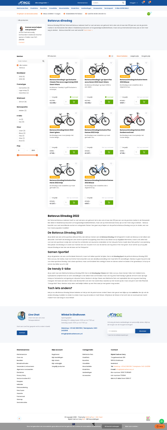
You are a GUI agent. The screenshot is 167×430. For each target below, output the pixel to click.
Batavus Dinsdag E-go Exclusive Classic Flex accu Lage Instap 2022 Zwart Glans (64, 82)
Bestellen (20, 360)
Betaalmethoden (22, 363)
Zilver (22, 138)
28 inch (23, 102)
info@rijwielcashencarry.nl (71, 334)
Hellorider (20, 384)
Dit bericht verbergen (112, 426)
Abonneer (142, 331)
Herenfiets (24, 93)
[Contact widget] (161, 421)
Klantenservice (83, 3)
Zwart (22, 131)
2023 (22, 77)
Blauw (22, 133)
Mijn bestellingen (57, 357)
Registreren (55, 354)
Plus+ (93, 417)
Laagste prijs (134, 56)
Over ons (20, 357)
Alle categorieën (41, 3)
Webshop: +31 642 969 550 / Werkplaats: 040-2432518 (79, 329)
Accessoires (97, 8)
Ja (21, 119)
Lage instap (24, 90)
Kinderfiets (75, 8)
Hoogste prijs (146, 56)
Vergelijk (54, 97)
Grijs (21, 136)
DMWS (87, 417)
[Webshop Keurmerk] (148, 418)
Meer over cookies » (131, 426)
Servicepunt (108, 8)
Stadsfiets (34, 8)
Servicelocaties (22, 402)
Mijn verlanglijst (57, 363)
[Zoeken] (123, 3)
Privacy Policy (21, 375)
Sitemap (20, 399)
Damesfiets (24, 88)
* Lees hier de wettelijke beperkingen (117, 335)
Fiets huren (20, 390)
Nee (21, 122)
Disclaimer (20, 372)
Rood (22, 141)
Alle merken (23, 65)
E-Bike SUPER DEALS (122, 8)
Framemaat (21, 396)
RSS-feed (99, 417)
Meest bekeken (122, 56)
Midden (22, 111)
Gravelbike (53, 8)
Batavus (22, 68)
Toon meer (87, 30)
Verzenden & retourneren (25, 366)
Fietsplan (20, 381)
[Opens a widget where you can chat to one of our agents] (159, 426)
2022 (22, 79)
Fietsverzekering (22, 387)
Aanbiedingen (86, 8)
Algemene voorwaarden (25, 369)
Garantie (20, 393)
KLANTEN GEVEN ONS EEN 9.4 (96, 14)
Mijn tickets (55, 360)
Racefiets (43, 8)
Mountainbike (64, 8)
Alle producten (23, 20)
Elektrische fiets (22, 8)
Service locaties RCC (24, 378)
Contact (21, 42)
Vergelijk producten (58, 366)
